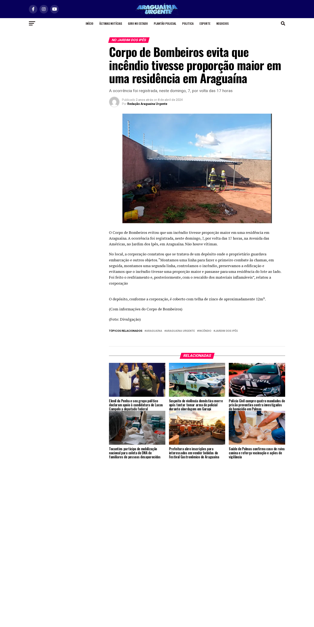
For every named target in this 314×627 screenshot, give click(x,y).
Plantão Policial (165, 23)
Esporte (205, 23)
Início (89, 23)
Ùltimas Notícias (110, 23)
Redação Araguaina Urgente (147, 104)
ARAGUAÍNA (154, 331)
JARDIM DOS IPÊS (226, 331)
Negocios (222, 23)
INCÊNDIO (205, 331)
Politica (188, 23)
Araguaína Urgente (180, 331)
